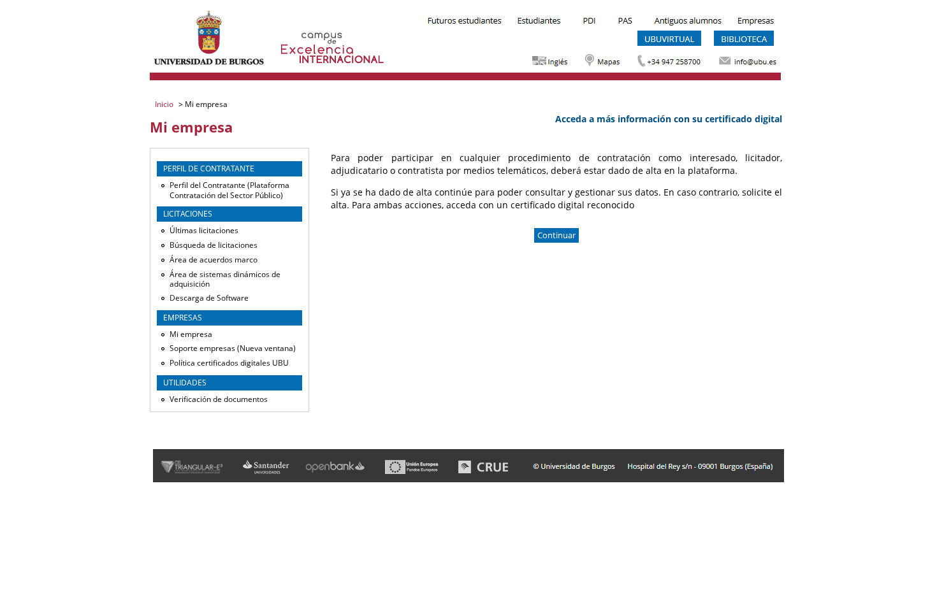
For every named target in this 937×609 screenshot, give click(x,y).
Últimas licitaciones (204, 230)
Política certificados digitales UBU (229, 362)
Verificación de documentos (219, 399)
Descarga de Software (209, 297)
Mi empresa (191, 334)
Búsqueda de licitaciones (214, 245)
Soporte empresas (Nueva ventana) (233, 348)
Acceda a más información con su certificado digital (668, 119)
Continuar (556, 235)
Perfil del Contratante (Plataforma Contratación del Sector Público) (229, 190)
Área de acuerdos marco (214, 259)
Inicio (165, 104)
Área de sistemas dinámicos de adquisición (225, 279)
